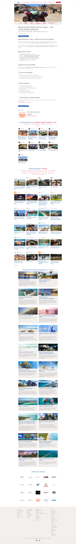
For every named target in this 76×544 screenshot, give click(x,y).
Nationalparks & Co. (54, 526)
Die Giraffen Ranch (29, 261)
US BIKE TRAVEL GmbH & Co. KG (52, 23)
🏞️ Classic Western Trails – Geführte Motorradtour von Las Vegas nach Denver (23, 137)
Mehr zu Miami (23, 406)
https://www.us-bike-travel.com (31, 116)
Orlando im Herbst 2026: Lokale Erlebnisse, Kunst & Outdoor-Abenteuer (55, 202)
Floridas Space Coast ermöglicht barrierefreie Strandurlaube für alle (19, 188)
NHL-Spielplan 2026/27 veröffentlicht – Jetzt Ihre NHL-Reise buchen (43, 262)
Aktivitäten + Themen (31, 23)
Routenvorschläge (49, 124)
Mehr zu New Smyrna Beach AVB (47, 316)
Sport (52, 532)
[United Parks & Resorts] (28, 383)
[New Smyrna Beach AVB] (48, 311)
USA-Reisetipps (53, 535)
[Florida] (28, 275)
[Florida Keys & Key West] (48, 454)
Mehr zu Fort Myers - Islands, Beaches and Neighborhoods (27, 422)
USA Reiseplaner (19, 512)
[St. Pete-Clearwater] (48, 416)
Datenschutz (49, 538)
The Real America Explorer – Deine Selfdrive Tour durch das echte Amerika (42, 137)
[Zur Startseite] (18, 2)
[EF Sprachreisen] (38, 484)
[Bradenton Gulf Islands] (28, 454)
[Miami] (28, 401)
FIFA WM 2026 (53, 517)
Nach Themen (39, 2)
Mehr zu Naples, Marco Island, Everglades (45, 442)
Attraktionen (37, 518)
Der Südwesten (29, 513)
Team (18, 513)
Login (58, 2)
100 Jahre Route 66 (27, 124)
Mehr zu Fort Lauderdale (46, 388)
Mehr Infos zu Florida (26, 23)
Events (52, 516)
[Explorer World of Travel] (22, 500)
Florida (44, 169)
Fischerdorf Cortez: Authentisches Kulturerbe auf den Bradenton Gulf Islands (19, 247)
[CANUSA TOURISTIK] (30, 492)
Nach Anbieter (33, 2)
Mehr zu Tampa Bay (24, 441)
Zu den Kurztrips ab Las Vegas (24, 102)
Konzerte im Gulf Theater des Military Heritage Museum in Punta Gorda (31, 233)
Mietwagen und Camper (39, 512)
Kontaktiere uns (23, 36)
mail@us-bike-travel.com (30, 115)
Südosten (28, 516)
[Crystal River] (48, 401)
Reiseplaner (45, 2)
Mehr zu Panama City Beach (27, 333)
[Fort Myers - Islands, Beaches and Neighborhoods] (28, 416)
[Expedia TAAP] (30, 500)
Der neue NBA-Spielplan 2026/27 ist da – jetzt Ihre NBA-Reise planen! (19, 202)
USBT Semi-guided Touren (52, 150)
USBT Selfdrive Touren (42, 150)
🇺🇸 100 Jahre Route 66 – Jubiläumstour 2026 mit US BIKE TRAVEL (33, 137)
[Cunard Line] (46, 484)
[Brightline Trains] (53, 484)
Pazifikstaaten (29, 511)
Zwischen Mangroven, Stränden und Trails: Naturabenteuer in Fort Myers (43, 218)
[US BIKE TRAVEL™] (38, 500)
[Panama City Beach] (28, 328)
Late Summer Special (54, 186)
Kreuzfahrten (37, 517)
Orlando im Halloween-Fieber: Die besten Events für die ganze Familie (19, 218)
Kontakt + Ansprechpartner (38, 23)
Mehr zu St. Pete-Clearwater (47, 421)
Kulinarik (52, 521)
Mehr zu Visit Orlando (25, 315)
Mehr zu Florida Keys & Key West (46, 459)
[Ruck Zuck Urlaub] (46, 492)
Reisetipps (50, 2)
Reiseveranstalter (38, 516)
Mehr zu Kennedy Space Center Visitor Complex (46, 352)
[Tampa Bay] (28, 436)
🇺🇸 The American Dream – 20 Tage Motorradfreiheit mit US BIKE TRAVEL (52, 137)
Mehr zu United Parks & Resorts (25, 389)
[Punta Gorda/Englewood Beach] (48, 292)
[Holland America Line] (22, 492)
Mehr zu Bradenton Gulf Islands (25, 459)
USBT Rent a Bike (31, 150)
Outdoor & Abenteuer (54, 527)
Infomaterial (53, 518)
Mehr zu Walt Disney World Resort (47, 370)
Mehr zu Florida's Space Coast (47, 333)
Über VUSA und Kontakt (20, 511)
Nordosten (28, 517)
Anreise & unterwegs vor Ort (35, 124)
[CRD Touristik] (53, 492)
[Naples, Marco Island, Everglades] (48, 436)
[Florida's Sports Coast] (28, 292)
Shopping (52, 531)
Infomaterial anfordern (44, 23)
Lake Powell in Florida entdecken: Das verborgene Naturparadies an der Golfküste (55, 218)
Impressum (44, 538)
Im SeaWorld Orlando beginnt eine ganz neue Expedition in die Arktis (31, 247)
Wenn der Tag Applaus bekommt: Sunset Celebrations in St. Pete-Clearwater (31, 202)
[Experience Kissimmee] (48, 275)
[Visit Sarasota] (28, 347)
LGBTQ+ (52, 523)
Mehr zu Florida (23, 280)
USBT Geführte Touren (22, 162)
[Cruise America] (53, 500)
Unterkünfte (37, 511)
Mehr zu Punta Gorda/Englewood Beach (46, 297)
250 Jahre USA (53, 512)
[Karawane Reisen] (30, 484)
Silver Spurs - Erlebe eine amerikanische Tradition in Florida (54, 262)
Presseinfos (18, 517)
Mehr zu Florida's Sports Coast (26, 297)
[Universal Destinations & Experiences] (28, 365)
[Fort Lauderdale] (48, 383)
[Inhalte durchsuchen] (54, 2)
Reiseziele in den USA (26, 2)
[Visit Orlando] (28, 311)
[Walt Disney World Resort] (48, 365)
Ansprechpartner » (38, 125)
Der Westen (28, 512)
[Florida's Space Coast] (48, 328)
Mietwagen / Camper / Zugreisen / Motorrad (42, 513)
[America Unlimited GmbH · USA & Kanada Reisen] (38, 492)
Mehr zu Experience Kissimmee (44, 280)
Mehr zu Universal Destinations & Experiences (26, 370)
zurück (21, 23)
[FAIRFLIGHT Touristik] (46, 500)
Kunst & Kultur (53, 522)
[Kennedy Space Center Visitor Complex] (48, 347)
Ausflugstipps (43, 124)
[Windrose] (22, 484)
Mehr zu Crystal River (45, 406)
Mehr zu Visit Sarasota (25, 352)
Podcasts (52, 528)
